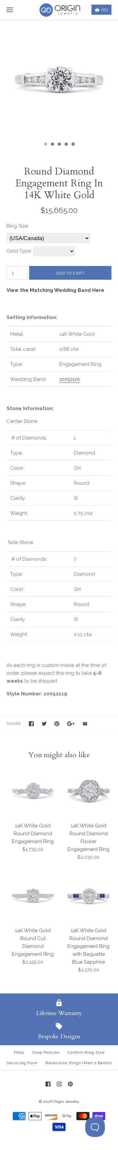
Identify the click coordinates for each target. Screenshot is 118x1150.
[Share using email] (85, 723)
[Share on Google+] (71, 723)
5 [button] (72, 144)
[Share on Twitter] (44, 723)
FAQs (19, 1052)
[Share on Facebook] (31, 723)
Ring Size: (18, 226)
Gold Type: (19, 251)
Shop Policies (46, 1052)
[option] (59, 79)
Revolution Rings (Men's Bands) (79, 1063)
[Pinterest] (70, 1084)
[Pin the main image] (56, 723)
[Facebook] (48, 1084)
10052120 (69, 379)
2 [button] (52, 144)
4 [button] (66, 144)
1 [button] (45, 144)
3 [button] (59, 144)
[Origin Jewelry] (59, 10)
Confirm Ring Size (86, 1052)
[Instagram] (59, 1084)
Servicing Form (22, 1063)
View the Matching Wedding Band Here (55, 290)
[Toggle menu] (10, 10)
